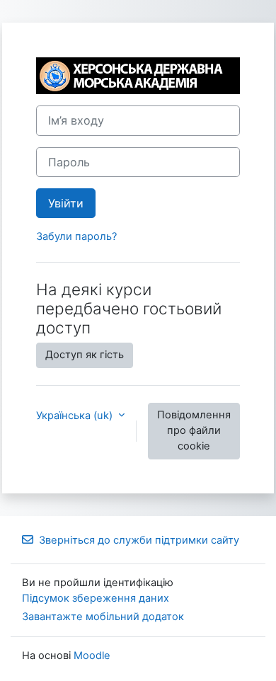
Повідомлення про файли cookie (194, 430)
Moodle (92, 655)
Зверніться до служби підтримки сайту (139, 540)
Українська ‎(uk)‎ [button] (75, 415)
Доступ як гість (84, 354)
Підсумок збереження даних (95, 598)
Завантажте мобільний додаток (103, 616)
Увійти (66, 203)
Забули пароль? (76, 236)
